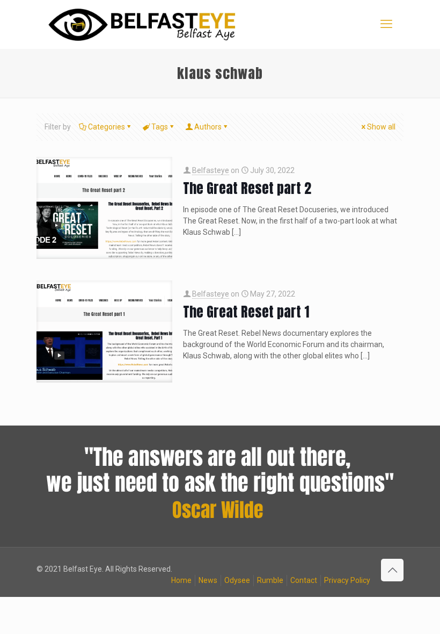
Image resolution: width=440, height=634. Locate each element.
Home (181, 580)
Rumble (270, 580)
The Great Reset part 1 (246, 311)
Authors (208, 127)
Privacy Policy (347, 580)
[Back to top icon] (392, 570)
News (208, 580)
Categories (106, 127)
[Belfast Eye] (143, 24)
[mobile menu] (386, 24)
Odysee (237, 580)
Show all (381, 127)
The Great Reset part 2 (247, 188)
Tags (159, 127)
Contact (303, 580)
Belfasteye (210, 170)
